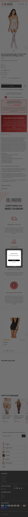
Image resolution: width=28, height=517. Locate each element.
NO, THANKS (14, 262)
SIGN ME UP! (14, 260)
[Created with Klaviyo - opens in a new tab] (14, 266)
